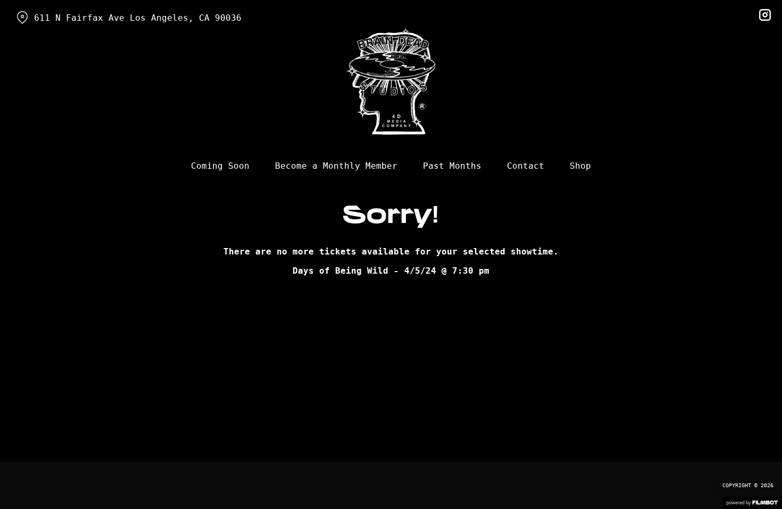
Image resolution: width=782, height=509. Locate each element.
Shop (580, 166)
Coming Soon (220, 166)
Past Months (452, 166)
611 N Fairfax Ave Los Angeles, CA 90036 (138, 18)
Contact (525, 166)
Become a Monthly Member (336, 166)
